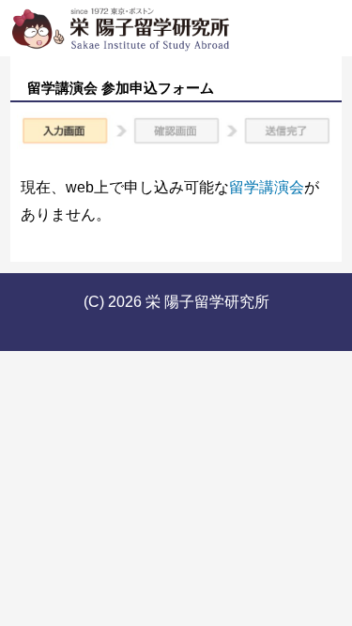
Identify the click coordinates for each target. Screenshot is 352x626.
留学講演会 (266, 187)
